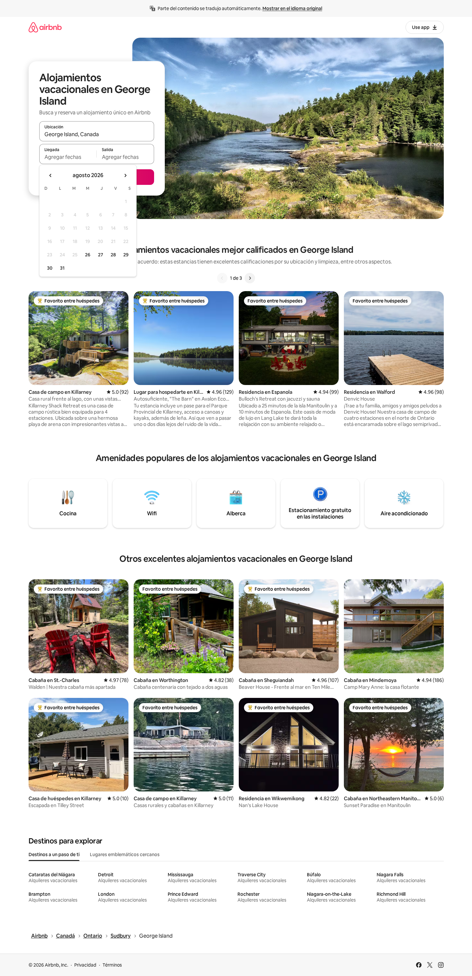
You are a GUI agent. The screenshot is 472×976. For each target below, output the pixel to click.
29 (125, 255)
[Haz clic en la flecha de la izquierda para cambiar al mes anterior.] (51, 175)
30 (50, 268)
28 (113, 255)
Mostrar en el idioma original (292, 8)
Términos (112, 965)
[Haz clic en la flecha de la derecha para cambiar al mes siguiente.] (125, 175)
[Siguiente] (250, 278)
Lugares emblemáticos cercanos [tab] (125, 854)
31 (62, 268)
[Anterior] (222, 278)
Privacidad (85, 965)
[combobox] (96, 134)
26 (87, 255)
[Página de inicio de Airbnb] (45, 27)
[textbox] (67, 157)
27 (100, 255)
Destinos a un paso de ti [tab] (54, 854)
